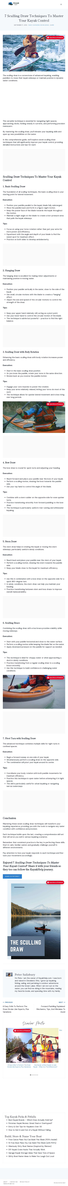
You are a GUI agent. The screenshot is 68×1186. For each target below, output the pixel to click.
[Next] (59, 1051)
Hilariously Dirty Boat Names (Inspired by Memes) (29, 1146)
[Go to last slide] (8, 1051)
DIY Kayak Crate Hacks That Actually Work (26, 1149)
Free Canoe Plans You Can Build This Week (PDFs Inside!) (32, 1139)
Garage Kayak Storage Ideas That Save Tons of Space (31, 1153)
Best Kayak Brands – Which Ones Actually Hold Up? (30, 1120)
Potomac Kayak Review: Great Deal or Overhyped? (30, 1123)
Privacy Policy (24, 1181)
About (5, 1181)
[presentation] (19, 1045)
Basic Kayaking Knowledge (39, 25)
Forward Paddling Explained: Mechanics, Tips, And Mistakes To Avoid (50, 1007)
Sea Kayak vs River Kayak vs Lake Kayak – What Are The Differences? (45, 1066)
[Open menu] (61, 4)
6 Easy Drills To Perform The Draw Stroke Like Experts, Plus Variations (16, 1007)
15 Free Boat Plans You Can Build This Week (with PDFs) (32, 1143)
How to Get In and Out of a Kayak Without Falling (29, 1130)
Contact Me (13, 1181)
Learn (52, 25)
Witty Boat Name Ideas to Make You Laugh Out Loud (31, 1156)
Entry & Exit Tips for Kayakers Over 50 (25, 1126)
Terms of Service (8, 1183)
